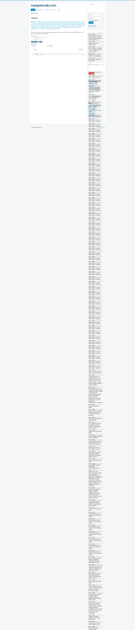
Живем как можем (95, 85)
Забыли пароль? (92, 26)
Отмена (91, 73)
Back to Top (101, 127)
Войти (91, 22)
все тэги (96, 96)
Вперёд (81, 49)
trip (91, 86)
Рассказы (47, 9)
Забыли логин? (92, 25)
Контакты (53, 9)
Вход (59, 9)
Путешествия (39, 9)
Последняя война (95, 89)
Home (33, 9)
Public (40, 41)
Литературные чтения (96, 88)
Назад (34, 49)
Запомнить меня (94, 20)
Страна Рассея (34, 41)
